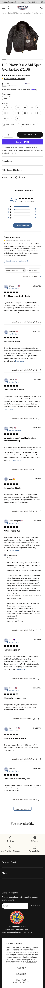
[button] (3, 7)
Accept (21, 968)
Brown (6, 98)
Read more (19, 361)
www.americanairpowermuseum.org (17, 932)
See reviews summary (14, 78)
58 (11, 119)
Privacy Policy (31, 962)
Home (4, 13)
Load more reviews (23, 809)
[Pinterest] (20, 177)
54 (38, 113)
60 (18, 119)
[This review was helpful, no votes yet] (34, 322)
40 (31, 107)
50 (25, 113)
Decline (21, 974)
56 (5, 119)
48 (18, 113)
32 (5, 107)
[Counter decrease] (4, 135)
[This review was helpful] (34, 630)
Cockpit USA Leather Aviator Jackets (19, 13)
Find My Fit (12, 125)
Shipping (4, 85)
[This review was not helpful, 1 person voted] (38, 759)
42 (38, 107)
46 (11, 113)
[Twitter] (16, 177)
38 (25, 107)
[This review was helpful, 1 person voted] (34, 469)
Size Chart (31, 125)
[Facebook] (12, 177)
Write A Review (22, 225)
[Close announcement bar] (42, 1)
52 (31, 113)
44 (5, 113)
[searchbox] (13, 270)
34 (11, 107)
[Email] (23, 177)
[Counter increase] (13, 135)
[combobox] (32, 276)
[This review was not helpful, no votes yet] (38, 322)
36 (18, 107)
